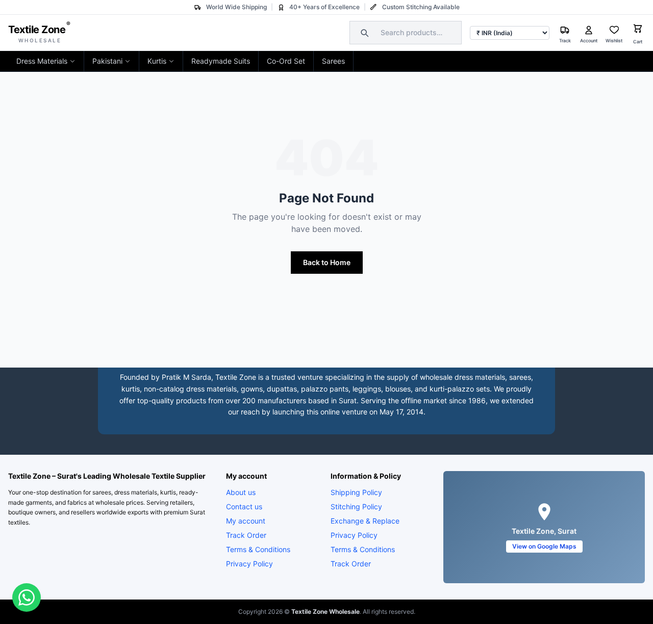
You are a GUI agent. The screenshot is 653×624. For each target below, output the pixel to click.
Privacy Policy (249, 563)
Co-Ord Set (286, 61)
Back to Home (326, 262)
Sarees (333, 61)
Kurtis (156, 61)
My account (245, 520)
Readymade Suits (220, 61)
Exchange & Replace (365, 520)
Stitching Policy (356, 506)
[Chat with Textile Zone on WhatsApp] (26, 597)
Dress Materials (41, 61)
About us (241, 492)
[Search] (363, 32)
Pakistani (107, 61)
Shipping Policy (356, 492)
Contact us (244, 506)
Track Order (246, 535)
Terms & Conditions (258, 549)
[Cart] (638, 29)
